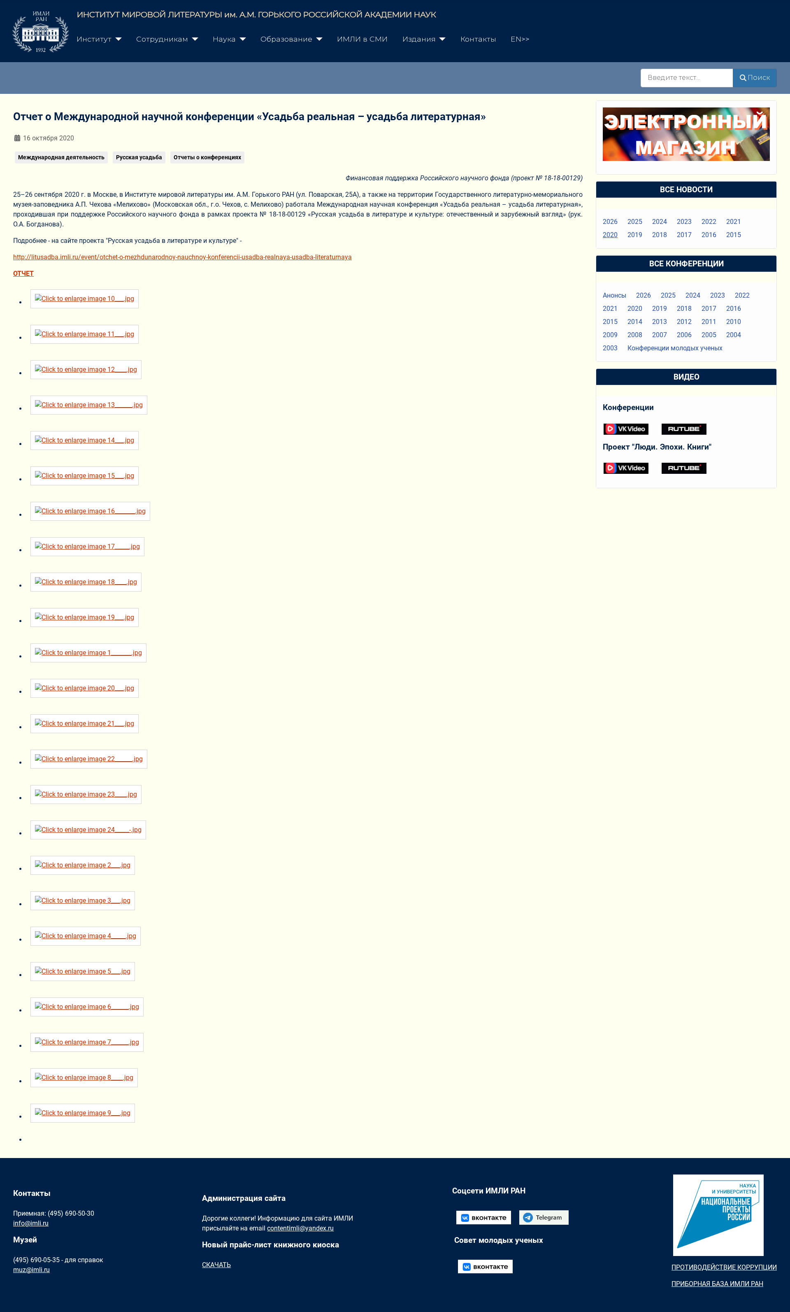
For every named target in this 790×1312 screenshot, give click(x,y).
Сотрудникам (162, 39)
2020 (610, 235)
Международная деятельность (61, 157)
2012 (684, 322)
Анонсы (614, 295)
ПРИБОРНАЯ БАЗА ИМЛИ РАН (717, 1284)
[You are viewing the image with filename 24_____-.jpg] (90, 833)
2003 (610, 348)
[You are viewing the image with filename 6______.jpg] (89, 1010)
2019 (634, 235)
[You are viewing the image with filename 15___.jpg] (86, 479)
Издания (419, 39)
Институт (94, 39)
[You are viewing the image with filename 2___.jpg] (84, 869)
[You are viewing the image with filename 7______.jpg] (89, 1046)
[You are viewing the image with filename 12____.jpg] (88, 373)
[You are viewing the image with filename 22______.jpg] (90, 763)
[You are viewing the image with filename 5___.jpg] (84, 975)
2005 (709, 335)
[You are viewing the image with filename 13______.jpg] (90, 408)
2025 (634, 222)
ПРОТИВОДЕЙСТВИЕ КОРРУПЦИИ (724, 1267)
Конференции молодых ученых (675, 348)
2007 (659, 335)
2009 (610, 335)
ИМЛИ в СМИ (362, 39)
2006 (684, 335)
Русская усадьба (139, 157)
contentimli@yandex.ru (300, 1228)
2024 (659, 222)
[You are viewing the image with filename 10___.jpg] (86, 302)
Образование (286, 39)
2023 (684, 222)
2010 (733, 322)
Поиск (759, 78)
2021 (733, 222)
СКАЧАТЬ (216, 1265)
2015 (733, 235)
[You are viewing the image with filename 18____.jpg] (88, 586)
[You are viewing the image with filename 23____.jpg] (88, 798)
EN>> (520, 39)
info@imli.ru (31, 1223)
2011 (709, 322)
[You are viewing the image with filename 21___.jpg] (86, 727)
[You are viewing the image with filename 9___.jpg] (84, 1117)
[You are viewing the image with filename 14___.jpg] (86, 444)
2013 (659, 322)
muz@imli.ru (31, 1270)
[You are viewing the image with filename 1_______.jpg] (90, 656)
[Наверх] (775, 1296)
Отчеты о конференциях (207, 157)
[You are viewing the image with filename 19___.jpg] (86, 621)
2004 (733, 335)
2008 (634, 335)
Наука (224, 39)
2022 (709, 222)
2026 (610, 222)
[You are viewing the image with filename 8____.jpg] (86, 1081)
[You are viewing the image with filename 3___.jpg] (84, 904)
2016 (709, 235)
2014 (634, 322)
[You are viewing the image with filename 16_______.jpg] (92, 515)
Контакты (478, 39)
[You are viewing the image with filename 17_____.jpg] (89, 550)
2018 (659, 235)
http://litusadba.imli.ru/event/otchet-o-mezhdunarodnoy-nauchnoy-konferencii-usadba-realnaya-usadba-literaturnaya (182, 257)
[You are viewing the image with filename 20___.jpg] (86, 692)
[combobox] (687, 78)
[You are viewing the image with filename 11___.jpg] (86, 338)
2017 (684, 235)
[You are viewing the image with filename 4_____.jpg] (87, 940)
